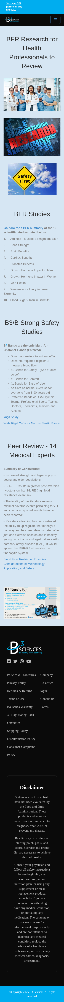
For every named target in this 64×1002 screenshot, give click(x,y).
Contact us (47, 699)
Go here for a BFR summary (23, 228)
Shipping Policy (17, 731)
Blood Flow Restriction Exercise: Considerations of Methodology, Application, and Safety (25, 564)
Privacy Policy (16, 683)
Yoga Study (11, 417)
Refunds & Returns (19, 691)
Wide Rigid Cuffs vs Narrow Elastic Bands (32, 423)
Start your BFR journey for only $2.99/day (14, 6)
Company (46, 675)
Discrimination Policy (21, 739)
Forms (44, 707)
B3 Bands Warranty (20, 707)
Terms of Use (16, 699)
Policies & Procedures (21, 675)
